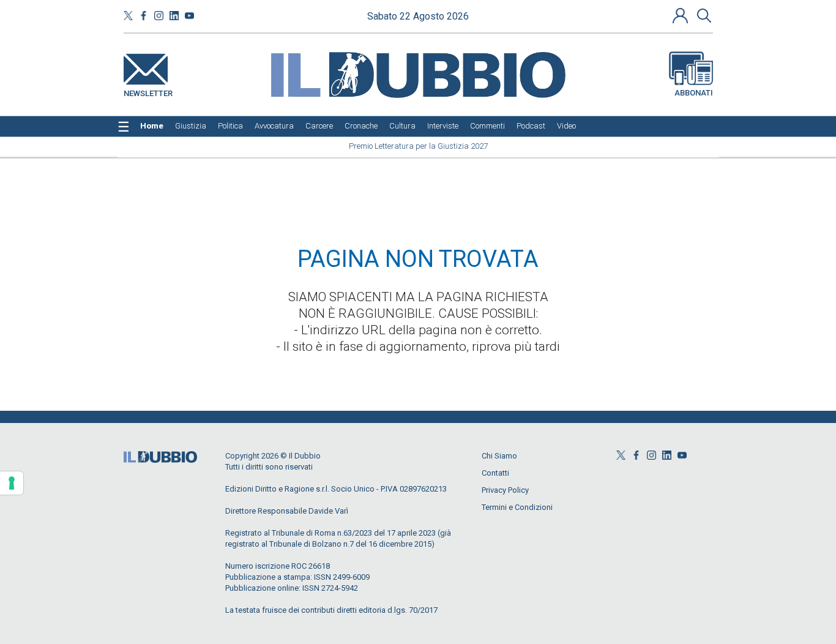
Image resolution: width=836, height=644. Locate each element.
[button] (682, 15)
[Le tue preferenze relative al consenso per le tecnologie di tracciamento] (11, 483)
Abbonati (693, 92)
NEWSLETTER (148, 91)
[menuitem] (152, 126)
